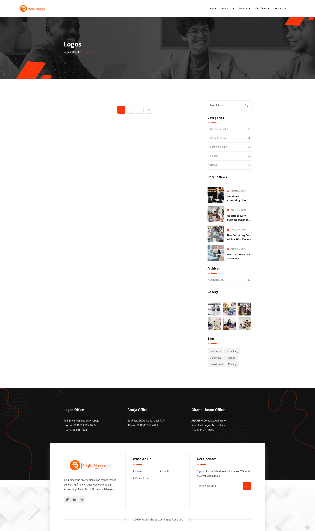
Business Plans (219, 129)
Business (215, 351)
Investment (216, 364)
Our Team (260, 8)
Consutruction (218, 138)
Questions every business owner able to (238, 219)
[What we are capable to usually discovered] (216, 253)
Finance (214, 156)
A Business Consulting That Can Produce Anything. (239, 200)
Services (243, 8)
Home (213, 8)
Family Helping (218, 147)
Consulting (232, 351)
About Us (226, 8)
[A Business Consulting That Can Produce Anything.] (216, 195)
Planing (232, 364)
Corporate (215, 357)
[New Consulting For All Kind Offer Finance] (216, 234)
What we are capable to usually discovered (239, 258)
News (213, 164)
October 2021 (218, 279)
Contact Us (280, 8)
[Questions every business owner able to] (216, 214)
